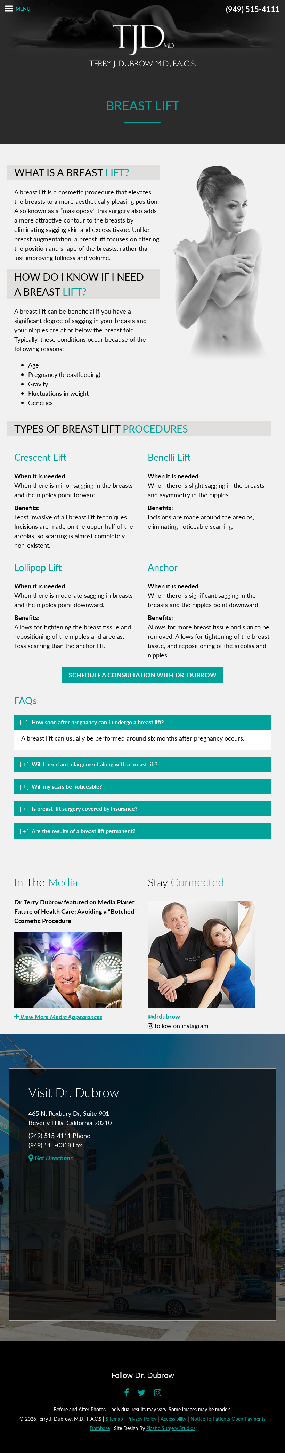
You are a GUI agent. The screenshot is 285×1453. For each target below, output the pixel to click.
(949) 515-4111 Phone (59, 1135)
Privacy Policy (141, 1418)
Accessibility (173, 1418)
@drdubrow (164, 1016)
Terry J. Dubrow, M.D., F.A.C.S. (142, 46)
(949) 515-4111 (253, 9)
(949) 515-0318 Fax (55, 1144)
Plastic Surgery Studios (170, 1427)
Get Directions (53, 1157)
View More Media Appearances (60, 1016)
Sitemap (114, 1418)
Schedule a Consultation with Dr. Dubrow (143, 674)
